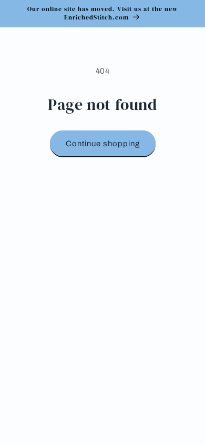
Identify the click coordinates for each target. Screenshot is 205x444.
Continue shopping (103, 143)
